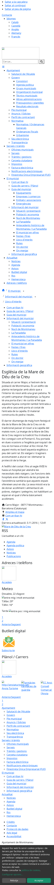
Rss (8, 812)
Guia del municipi (16, 314)
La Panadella (18, 332)
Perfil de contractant (18, 726)
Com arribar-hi (15, 307)
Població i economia (22, 325)
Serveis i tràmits (11, 740)
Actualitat (7, 794)
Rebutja (14, 880)
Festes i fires (18, 347)
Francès (15, 36)
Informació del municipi (19, 296)
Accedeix (7, 582)
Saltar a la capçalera (16, 1)
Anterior (6, 624)
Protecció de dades (17, 829)
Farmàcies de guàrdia (28, 688)
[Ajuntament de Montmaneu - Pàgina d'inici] (20, 53)
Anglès (15, 29)
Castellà (15, 25)
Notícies (11, 552)
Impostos (12, 758)
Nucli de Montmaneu (23, 329)
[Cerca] (41, 61)
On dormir (17, 358)
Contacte (7, 15)
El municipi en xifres (22, 343)
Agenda (11, 542)
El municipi (14, 291)
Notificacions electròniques (22, 765)
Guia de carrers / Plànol (20, 311)
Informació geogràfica (19, 365)
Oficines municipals (18, 744)
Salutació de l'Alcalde (18, 711)
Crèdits (11, 822)
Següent (16, 624)
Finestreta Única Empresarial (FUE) (26, 769)
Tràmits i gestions (17, 751)
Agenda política (15, 545)
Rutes (14, 354)
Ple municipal (14, 718)
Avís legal (12, 832)
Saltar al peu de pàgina (18, 9)
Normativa (13, 729)
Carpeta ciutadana (17, 754)
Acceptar (38, 880)
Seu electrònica (15, 733)
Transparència (15, 736)
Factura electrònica (17, 762)
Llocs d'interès (13, 301)
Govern (11, 715)
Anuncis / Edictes (16, 722)
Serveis (11, 747)
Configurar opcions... (12, 874)
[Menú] (3, 66)
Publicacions (14, 556)
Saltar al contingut (15, 5)
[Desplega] (23, 291)
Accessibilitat (14, 836)
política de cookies (30, 870)
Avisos (10, 549)
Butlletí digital (14, 808)
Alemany (16, 33)
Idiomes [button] (11, 18)
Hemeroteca (14, 816)
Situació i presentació (23, 322)
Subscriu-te (8, 650)
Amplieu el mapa (14, 512)
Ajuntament (8, 708)
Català (14, 22)
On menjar (17, 361)
